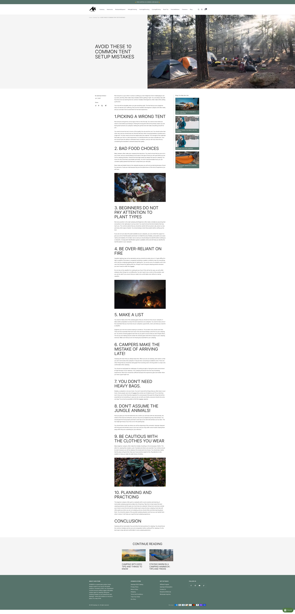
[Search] (198, 9)
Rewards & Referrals (165, 592)
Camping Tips (96, 17)
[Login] (202, 9)
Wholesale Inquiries (165, 594)
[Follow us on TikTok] (204, 585)
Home (90, 17)
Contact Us (163, 589)
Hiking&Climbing (132, 9)
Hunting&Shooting (144, 9)
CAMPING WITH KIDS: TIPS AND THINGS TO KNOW (132, 566)
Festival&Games (175, 9)
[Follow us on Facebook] (191, 585)
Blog (191, 9)
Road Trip (165, 9)
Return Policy (134, 589)
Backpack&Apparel (120, 9)
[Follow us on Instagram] (195, 585)
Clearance (184, 9)
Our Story (133, 599)
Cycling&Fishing (156, 9)
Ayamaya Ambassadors (166, 587)
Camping (101, 9)
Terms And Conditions (137, 594)
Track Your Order (135, 596)
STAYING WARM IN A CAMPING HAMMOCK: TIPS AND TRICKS (159, 566)
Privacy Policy (134, 587)
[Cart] (205, 9)
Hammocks (110, 9)
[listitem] (95, 105)
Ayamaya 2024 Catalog (137, 584)
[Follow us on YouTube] (199, 585)
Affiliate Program (164, 584)
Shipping (133, 592)
